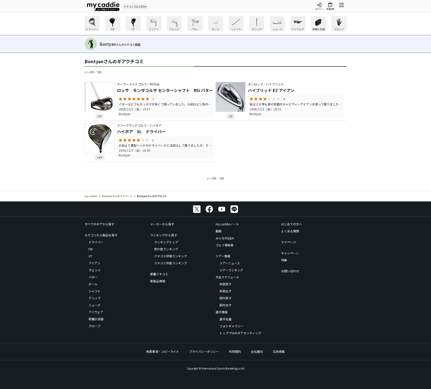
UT (90, 256)
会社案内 (257, 351)
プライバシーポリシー (204, 351)
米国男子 (225, 284)
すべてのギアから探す (99, 224)
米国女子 (225, 291)
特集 (284, 260)
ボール (93, 284)
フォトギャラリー (231, 326)
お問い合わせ (290, 271)
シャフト (95, 291)
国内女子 (225, 305)
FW (91, 249)
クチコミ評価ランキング (170, 256)
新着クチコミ (159, 274)
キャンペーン (290, 253)
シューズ (94, 305)
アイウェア (96, 312)
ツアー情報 (223, 256)
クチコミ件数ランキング (170, 263)
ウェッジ (95, 270)
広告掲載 (279, 351)
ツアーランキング (231, 270)
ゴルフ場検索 (224, 245)
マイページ (288, 242)
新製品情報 (157, 281)
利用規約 (235, 351)
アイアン (94, 263)
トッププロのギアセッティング (240, 333)
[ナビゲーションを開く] (341, 6)
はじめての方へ (291, 224)
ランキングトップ (166, 242)
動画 (218, 231)
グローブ (94, 326)
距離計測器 (96, 319)
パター (93, 277)
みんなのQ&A (225, 238)
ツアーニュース (229, 263)
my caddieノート (227, 224)
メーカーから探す (162, 224)
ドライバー (96, 242)
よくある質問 (290, 231)
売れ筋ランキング (166, 249)
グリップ (95, 298)
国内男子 (225, 298)
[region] (215, 24)
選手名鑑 (225, 319)
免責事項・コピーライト (162, 351)
